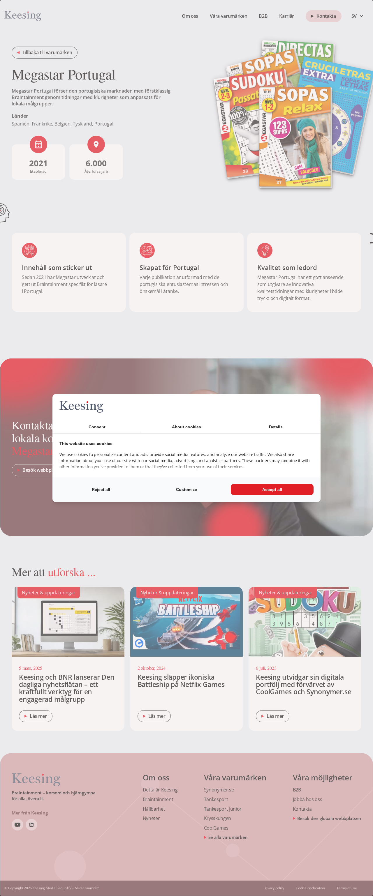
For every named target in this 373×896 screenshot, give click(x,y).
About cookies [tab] (186, 427)
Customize (186, 489)
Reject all (101, 489)
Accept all (272, 489)
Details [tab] (276, 427)
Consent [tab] (97, 427)
